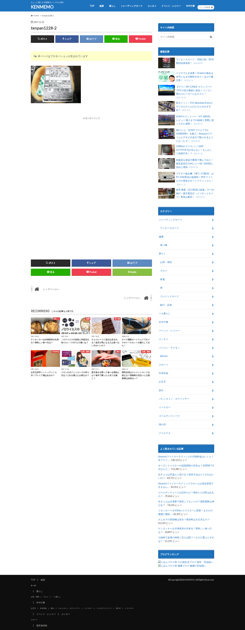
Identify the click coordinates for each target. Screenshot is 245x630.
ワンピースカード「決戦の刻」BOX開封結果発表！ (195, 61)
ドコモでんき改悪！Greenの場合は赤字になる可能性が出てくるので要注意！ (194, 77)
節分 (161, 390)
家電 (162, 279)
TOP (92, 5)
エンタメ (152, 5)
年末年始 (163, 373)
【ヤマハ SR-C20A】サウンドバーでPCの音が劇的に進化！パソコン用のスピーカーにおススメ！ (194, 92)
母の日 (162, 424)
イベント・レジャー (171, 5)
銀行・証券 (166, 304)
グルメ (163, 270)
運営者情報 (41, 625)
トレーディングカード (131, 5)
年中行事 (190, 5)
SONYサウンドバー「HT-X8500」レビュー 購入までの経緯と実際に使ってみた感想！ (195, 120)
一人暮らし (164, 313)
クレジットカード (169, 296)
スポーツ (163, 364)
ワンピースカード (169, 228)
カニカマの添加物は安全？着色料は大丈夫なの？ (184, 519)
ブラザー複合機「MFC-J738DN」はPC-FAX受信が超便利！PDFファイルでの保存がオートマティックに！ (195, 179)
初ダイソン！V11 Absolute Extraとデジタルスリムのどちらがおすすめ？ (194, 106)
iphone (164, 356)
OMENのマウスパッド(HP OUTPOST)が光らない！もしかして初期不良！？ (194, 150)
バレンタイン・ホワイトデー (174, 398)
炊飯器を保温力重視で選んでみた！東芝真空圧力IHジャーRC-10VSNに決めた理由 (194, 163)
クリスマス (164, 433)
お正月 (162, 381)
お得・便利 (166, 262)
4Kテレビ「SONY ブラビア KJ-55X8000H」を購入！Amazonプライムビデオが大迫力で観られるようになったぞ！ (194, 135)
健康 (102, 5)
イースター (164, 407)
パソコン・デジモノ (169, 347)
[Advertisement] (92, 143)
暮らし (112, 5)
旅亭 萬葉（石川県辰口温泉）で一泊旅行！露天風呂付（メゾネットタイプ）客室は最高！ (195, 193)
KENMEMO (42, 6)
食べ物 (163, 245)
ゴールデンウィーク (169, 415)
